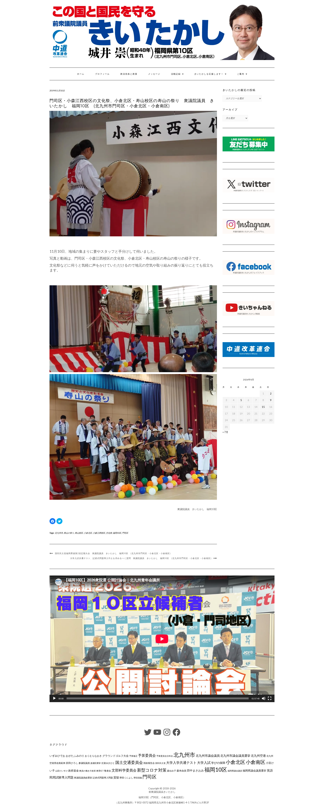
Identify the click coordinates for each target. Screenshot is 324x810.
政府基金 (73, 770)
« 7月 (225, 432)
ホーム (80, 74)
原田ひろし (72, 762)
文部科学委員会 (124, 770)
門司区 (125, 533)
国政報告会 (149, 763)
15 (263, 406)
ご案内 (241, 74)
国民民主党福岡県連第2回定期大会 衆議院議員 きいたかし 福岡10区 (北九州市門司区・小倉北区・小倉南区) (113, 553)
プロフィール (102, 74)
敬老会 (107, 770)
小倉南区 (255, 762)
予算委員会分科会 (164, 756)
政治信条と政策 (128, 74)
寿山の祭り (69, 533)
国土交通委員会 (129, 762)
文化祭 (109, 533)
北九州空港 (258, 755)
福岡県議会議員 (235, 770)
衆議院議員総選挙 (83, 777)
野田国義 (138, 777)
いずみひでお (57, 755)
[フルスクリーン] (270, 698)
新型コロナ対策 (151, 769)
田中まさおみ (195, 770)
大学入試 (204, 762)
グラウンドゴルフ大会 (115, 755)
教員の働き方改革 (87, 770)
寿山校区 (79, 533)
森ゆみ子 (171, 770)
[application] (162, 639)
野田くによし (126, 777)
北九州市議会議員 (208, 755)
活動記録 (176, 74)
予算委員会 (147, 755)
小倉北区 (88, 533)
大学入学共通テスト (181, 763)
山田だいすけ (61, 770)
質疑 (116, 777)
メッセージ (154, 74)
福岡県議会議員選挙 (254, 770)
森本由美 (181, 770)
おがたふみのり (75, 755)
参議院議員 (84, 763)
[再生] (54, 698)
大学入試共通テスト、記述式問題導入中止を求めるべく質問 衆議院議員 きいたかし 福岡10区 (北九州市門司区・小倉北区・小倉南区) (141, 558)
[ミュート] (264, 698)
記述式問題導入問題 (103, 777)
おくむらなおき (93, 755)
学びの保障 (218, 762)
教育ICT (100, 770)
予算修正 (133, 756)
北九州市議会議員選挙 (235, 755)
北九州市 (59, 533)
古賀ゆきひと (108, 763)
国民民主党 (160, 763)
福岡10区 (117, 533)
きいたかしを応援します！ (209, 74)
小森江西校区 (99, 533)
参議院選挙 (95, 763)
